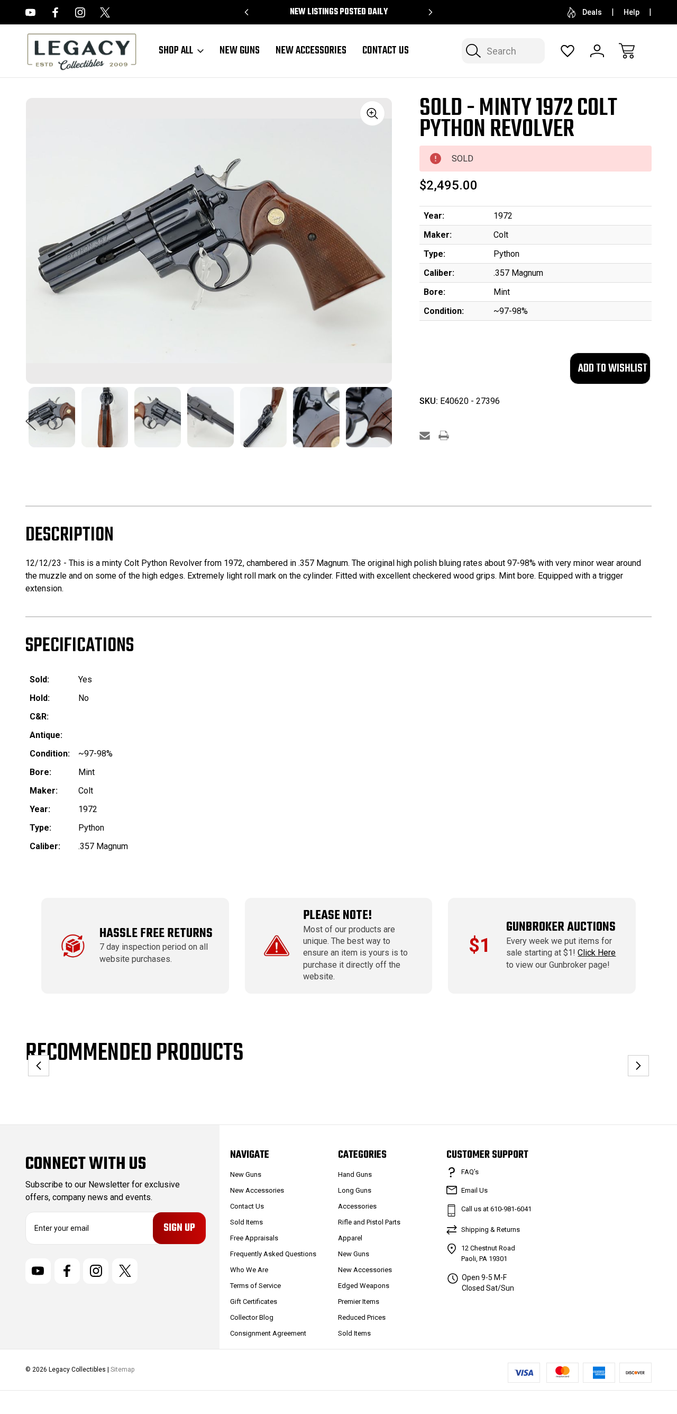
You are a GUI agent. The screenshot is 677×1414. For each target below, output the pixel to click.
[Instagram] (80, 12)
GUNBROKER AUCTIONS (561, 927)
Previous (30, 415)
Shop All (176, 51)
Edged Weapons (363, 1286)
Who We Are (249, 1270)
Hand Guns (355, 1174)
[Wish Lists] (567, 51)
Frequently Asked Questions (273, 1254)
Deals (592, 12)
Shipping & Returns (490, 1229)
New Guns (239, 51)
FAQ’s (470, 1172)
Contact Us (385, 51)
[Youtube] (30, 12)
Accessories (357, 1206)
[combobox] (503, 51)
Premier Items (358, 1301)
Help (631, 12)
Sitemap (122, 1369)
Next (386, 415)
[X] (105, 12)
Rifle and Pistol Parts (369, 1222)
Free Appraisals (254, 1238)
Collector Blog (251, 1317)
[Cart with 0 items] (627, 51)
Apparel (350, 1238)
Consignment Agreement (268, 1333)
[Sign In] (597, 51)
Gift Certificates (253, 1301)
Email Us (474, 1190)
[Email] (424, 435)
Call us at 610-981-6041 (496, 1209)
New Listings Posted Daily (339, 12)
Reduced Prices (362, 1317)
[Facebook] (55, 12)
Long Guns (354, 1190)
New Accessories (311, 51)
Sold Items (246, 1222)
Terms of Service (255, 1286)
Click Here (597, 953)
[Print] (443, 435)
